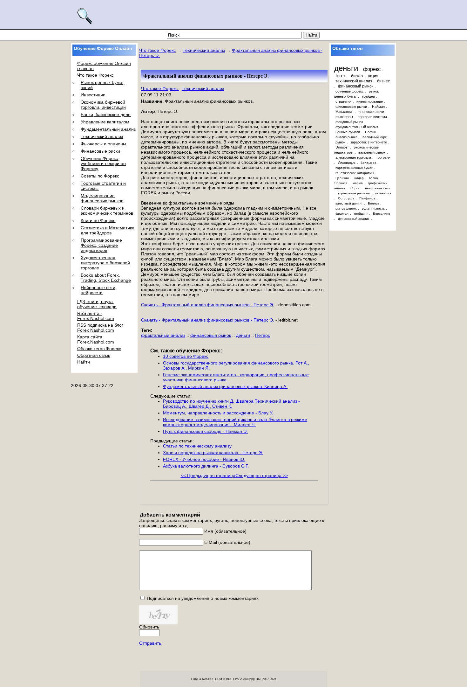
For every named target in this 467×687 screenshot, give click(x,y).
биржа (357, 76)
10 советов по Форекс (185, 356)
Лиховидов (346, 162)
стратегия (343, 101)
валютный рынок (371, 152)
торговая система (372, 117)
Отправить (150, 643)
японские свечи (371, 112)
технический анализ (353, 81)
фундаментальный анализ (356, 127)
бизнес (383, 81)
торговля (383, 157)
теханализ (383, 193)
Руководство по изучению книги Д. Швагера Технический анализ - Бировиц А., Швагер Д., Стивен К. (231, 404)
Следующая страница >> (261, 475)
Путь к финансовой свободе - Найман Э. (205, 431)
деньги (243, 335)
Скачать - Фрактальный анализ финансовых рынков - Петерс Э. (207, 304)
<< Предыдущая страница (208, 475)
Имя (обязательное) (225, 531)
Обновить (149, 626)
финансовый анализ (353, 218)
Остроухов (346, 198)
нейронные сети (377, 188)
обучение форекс (349, 91)
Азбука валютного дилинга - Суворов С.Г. (206, 465)
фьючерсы (344, 117)
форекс (372, 69)
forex (340, 75)
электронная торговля (353, 157)
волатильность (373, 208)
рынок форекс (346, 208)
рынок (340, 142)
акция (373, 76)
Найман (378, 106)
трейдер (368, 96)
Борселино (381, 213)
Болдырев (368, 162)
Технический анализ (204, 50)
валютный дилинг (349, 203)
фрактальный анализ (163, 335)
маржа (358, 183)
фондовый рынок (349, 122)
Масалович (344, 112)
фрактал (342, 213)
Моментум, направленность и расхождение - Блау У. (218, 412)
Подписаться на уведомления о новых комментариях (203, 598)
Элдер (359, 178)
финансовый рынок (210, 335)
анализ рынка (346, 137)
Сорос (355, 188)
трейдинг (361, 213)
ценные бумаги (347, 132)
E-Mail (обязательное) (227, 542)
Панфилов (367, 198)
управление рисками (354, 193)
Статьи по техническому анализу (197, 445)
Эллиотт (342, 147)
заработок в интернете (368, 142)
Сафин (370, 132)
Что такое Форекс (157, 50)
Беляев (373, 203)
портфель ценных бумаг (354, 168)
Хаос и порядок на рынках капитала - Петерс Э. (213, 452)
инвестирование (369, 101)
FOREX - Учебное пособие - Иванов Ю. (204, 459)
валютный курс (374, 137)
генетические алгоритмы (354, 173)
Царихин (342, 178)
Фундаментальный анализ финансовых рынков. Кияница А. (225, 386)
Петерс (262, 335)
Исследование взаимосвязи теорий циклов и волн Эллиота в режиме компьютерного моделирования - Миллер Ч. (235, 422)
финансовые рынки (351, 106)
